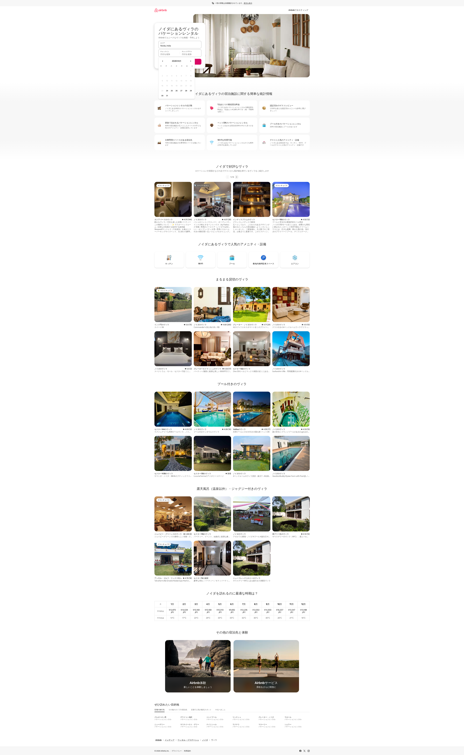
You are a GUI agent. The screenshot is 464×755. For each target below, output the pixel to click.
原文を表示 (248, 3)
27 (181, 91)
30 (162, 96)
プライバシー (177, 751)
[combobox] (179, 45)
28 (186, 91)
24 (167, 91)
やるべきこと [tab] (220, 710)
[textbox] (169, 54)
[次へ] (236, 177)
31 (167, 96)
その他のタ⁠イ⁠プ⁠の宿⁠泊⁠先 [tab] (177, 710)
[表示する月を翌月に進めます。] (190, 61)
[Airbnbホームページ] (160, 10)
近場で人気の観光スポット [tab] (201, 710)
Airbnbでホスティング (298, 10)
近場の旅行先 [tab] (159, 710)
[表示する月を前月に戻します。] (162, 61)
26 (176, 91)
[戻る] (228, 177)
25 (172, 91)
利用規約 (187, 751)
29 (191, 91)
